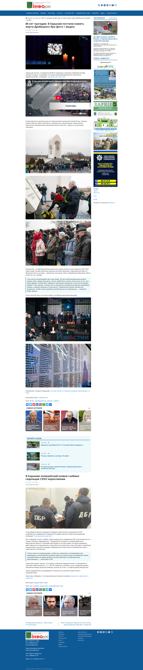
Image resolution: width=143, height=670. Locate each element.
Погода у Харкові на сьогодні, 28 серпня (55, 456)
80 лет (32, 401)
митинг (50, 401)
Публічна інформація (84, 636)
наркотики (44, 586)
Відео (103, 13)
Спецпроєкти (112, 13)
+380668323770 (33, 655)
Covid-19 (60, 13)
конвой (36, 586)
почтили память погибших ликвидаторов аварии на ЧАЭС (58, 392)
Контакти (81, 640)
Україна (43, 13)
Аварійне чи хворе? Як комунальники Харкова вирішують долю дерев (105, 45)
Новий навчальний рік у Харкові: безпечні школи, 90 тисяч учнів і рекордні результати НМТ (104, 49)
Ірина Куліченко (34, 32)
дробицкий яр (40, 401)
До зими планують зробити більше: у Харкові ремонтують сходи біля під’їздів (61, 467)
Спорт (60, 640)
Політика (51, 13)
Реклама (80, 638)
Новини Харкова (32, 13)
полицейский (54, 586)
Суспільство (69, 13)
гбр (31, 586)
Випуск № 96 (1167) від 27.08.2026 (105, 99)
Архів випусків (113, 18)
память (56, 401)
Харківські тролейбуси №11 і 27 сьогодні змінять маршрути (62, 445)
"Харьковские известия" (43, 536)
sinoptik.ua (111, 203)
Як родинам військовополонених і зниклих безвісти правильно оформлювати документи (105, 54)
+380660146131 (33, 643)
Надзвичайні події (83, 13)
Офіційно (95, 13)
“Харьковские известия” (56, 77)
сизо (61, 586)
